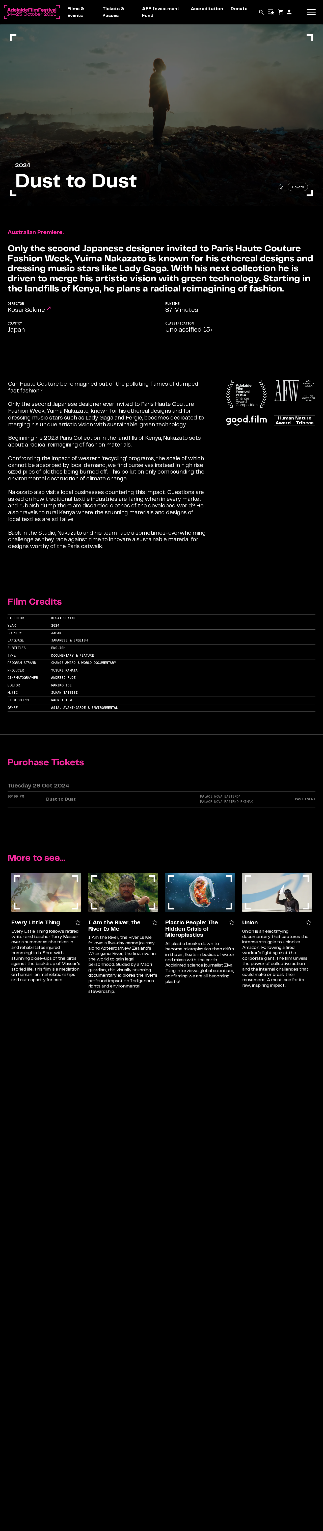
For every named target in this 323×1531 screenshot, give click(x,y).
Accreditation (207, 9)
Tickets (297, 187)
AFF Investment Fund (160, 12)
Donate (239, 9)
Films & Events (75, 12)
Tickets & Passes (113, 12)
